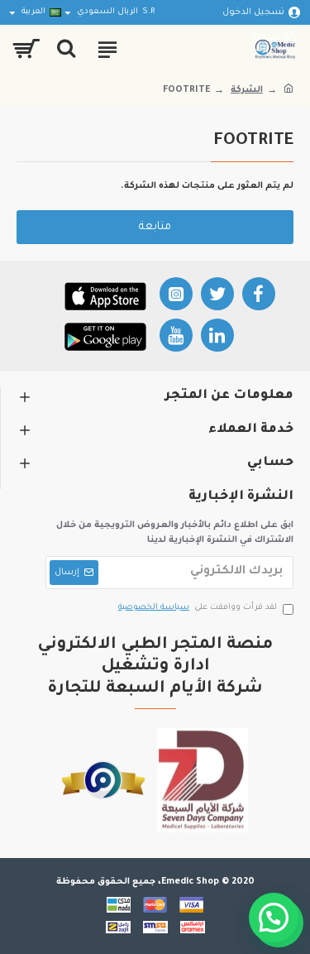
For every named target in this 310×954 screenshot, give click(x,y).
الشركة (247, 90)
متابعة (155, 227)
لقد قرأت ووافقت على (197, 607)
